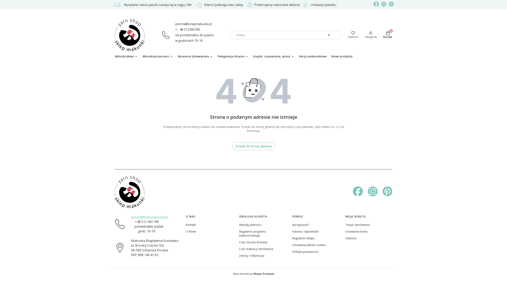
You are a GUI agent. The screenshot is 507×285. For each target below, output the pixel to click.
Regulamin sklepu (303, 238)
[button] (337, 35)
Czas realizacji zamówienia (256, 249)
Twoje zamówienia (357, 225)
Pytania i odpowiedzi (305, 231)
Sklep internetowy (253, 274)
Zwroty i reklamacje (251, 255)
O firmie (191, 231)
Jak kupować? (300, 225)
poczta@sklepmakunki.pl (193, 24)
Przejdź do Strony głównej (254, 146)
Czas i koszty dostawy (253, 242)
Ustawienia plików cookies (309, 245)
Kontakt (191, 225)
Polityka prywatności (305, 252)
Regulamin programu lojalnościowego (252, 233)
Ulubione (351, 238)
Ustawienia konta (356, 231)
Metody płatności (250, 225)
